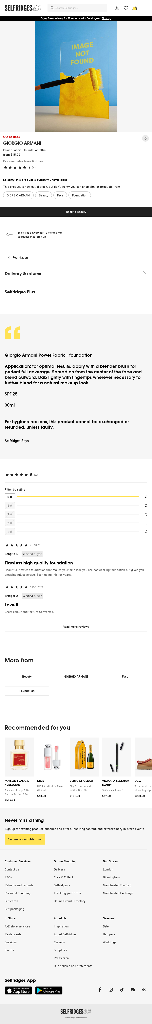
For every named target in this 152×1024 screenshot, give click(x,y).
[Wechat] (133, 992)
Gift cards (11, 901)
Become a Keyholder (22, 839)
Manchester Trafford (117, 885)
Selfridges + (62, 885)
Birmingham (111, 877)
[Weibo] (144, 992)
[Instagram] (111, 992)
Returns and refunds (19, 885)
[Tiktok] (122, 992)
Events (9, 950)
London (108, 869)
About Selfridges (65, 934)
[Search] (52, 8)
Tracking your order (68, 893)
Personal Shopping (17, 893)
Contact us (12, 869)
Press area (61, 958)
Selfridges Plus (20, 292)
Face (125, 676)
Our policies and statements (73, 966)
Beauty (27, 676)
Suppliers (60, 950)
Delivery (59, 869)
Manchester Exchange (118, 893)
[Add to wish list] (145, 138)
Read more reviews (76, 627)
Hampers (109, 934)
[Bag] (135, 8)
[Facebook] (100, 992)
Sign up (106, 18)
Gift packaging (14, 909)
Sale (106, 926)
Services (11, 942)
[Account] (117, 8)
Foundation (20, 257)
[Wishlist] (126, 8)
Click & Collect (63, 877)
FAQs (8, 877)
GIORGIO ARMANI (22, 143)
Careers (59, 942)
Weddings (109, 942)
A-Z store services (17, 926)
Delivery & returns (23, 274)
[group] (76, 773)
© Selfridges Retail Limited (76, 1017)
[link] (18, 792)
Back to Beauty (76, 212)
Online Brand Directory (70, 901)
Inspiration (61, 926)
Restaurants (13, 934)
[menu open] (143, 8)
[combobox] (80, 8)
